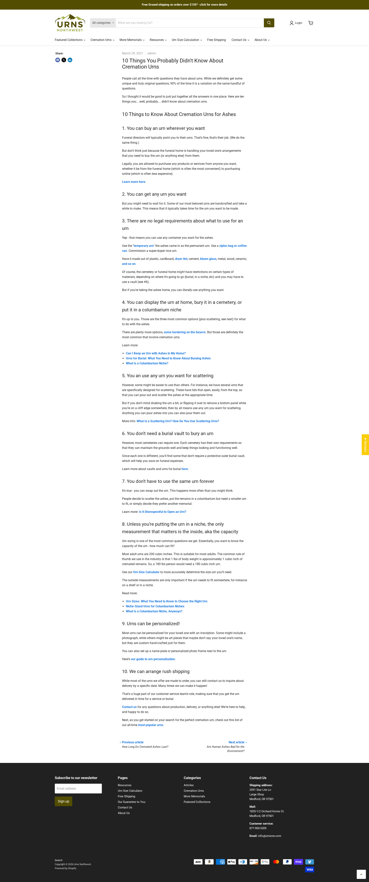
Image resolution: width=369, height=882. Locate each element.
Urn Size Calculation (186, 40)
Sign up (63, 801)
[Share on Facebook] (57, 60)
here (185, 469)
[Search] (269, 22)
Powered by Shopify (65, 868)
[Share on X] (64, 60)
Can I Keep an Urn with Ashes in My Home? (156, 353)
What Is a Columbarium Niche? (147, 363)
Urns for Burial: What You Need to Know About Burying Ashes (168, 358)
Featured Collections (69, 40)
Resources (157, 40)
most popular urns (150, 725)
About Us (261, 40)
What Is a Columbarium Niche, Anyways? (154, 611)
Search (58, 860)
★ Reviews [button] (365, 444)
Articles (189, 785)
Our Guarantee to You (131, 802)
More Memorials (131, 40)
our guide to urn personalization (153, 659)
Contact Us (239, 40)
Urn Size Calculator (146, 572)
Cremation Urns (101, 40)
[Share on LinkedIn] (70, 60)
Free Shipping (216, 40)
